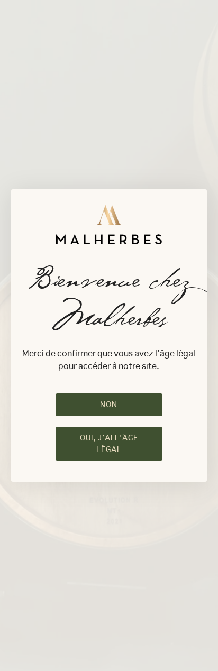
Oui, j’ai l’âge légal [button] (109, 443)
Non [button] (108, 404)
